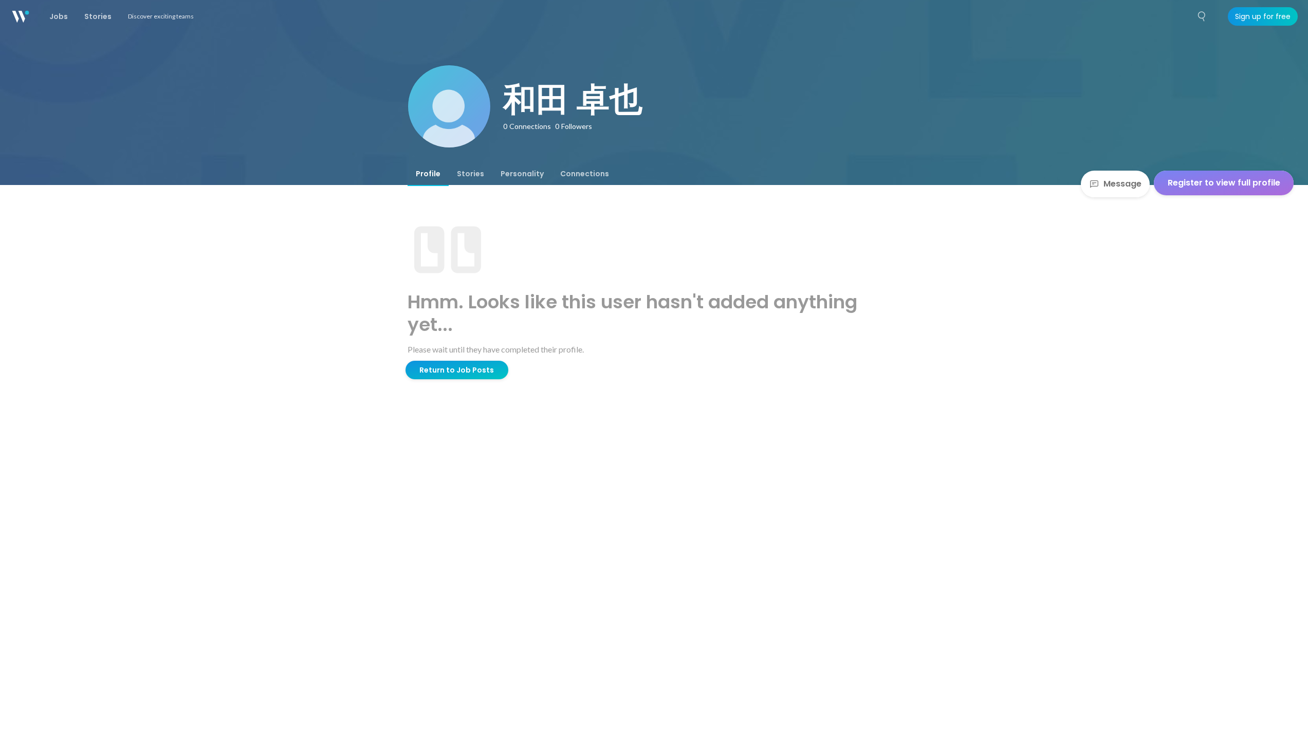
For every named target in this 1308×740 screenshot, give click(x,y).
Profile (428, 174)
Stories (470, 174)
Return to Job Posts (456, 370)
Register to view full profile (1224, 183)
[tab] (428, 173)
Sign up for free (1263, 16)
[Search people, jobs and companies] (1202, 16)
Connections (584, 174)
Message (1122, 184)
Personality (522, 174)
